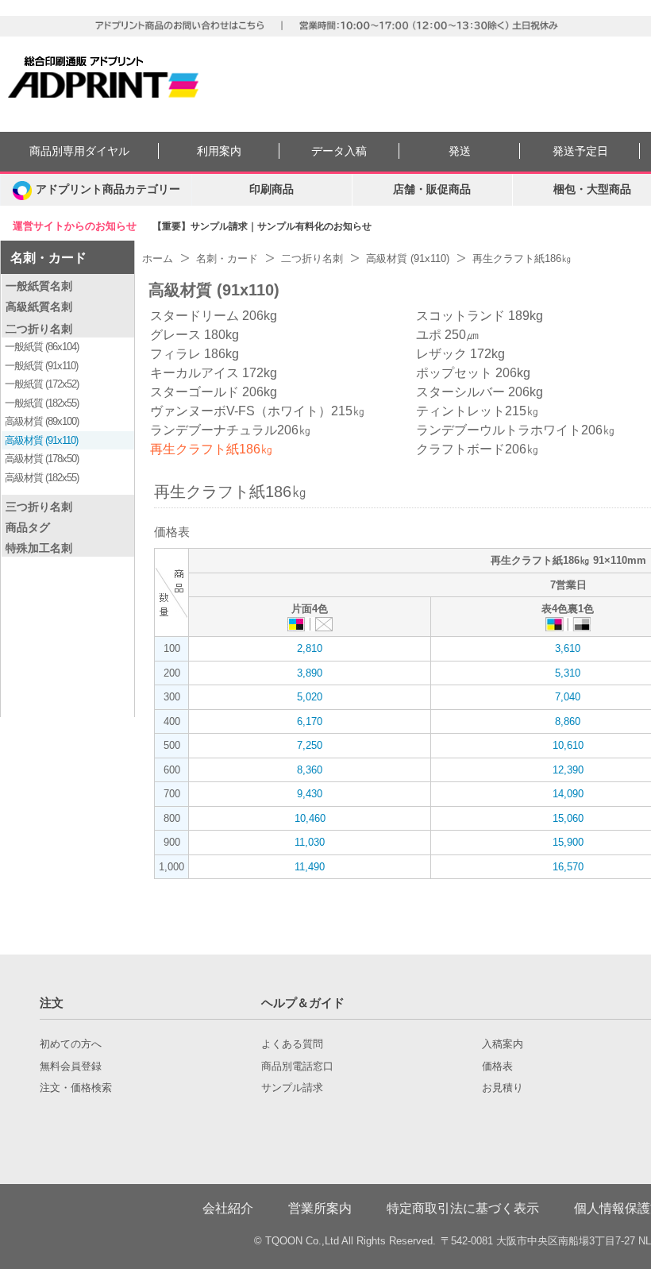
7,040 (567, 697)
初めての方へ (71, 1044)
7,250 (309, 745)
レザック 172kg (460, 354)
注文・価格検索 (76, 1088)
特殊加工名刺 (39, 548)
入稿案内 (502, 1044)
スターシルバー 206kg (479, 392)
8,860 (567, 721)
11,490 (310, 867)
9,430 (309, 794)
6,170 (309, 721)
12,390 (568, 770)
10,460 (310, 818)
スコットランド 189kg (479, 315)
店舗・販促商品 (432, 189)
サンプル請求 (292, 1088)
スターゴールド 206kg (213, 392)
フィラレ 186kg (194, 354)
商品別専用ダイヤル (79, 151)
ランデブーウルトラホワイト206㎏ (515, 430)
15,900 (568, 842)
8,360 (309, 770)
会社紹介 (227, 1208)
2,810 (309, 648)
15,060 (568, 818)
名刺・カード (48, 257)
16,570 (568, 867)
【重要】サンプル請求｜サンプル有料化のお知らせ (262, 226)
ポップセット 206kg (473, 373)
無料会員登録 (71, 1066)
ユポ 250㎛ (447, 334)
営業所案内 (320, 1208)
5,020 (309, 697)
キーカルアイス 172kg (213, 373)
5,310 (567, 673)
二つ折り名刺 (39, 328)
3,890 (309, 673)
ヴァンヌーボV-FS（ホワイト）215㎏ (257, 411)
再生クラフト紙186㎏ (211, 449)
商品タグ (28, 527)
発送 (460, 151)
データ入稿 (339, 151)
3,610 (567, 648)
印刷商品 (271, 189)
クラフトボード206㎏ (477, 449)
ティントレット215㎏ (477, 411)
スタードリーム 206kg (213, 315)
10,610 (568, 745)
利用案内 (219, 151)
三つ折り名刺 (39, 506)
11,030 (310, 842)
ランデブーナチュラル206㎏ (230, 430)
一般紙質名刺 (39, 286)
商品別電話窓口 (297, 1066)
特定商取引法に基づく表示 (463, 1208)
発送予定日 (580, 151)
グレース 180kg (194, 334)
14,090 (568, 794)
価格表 (497, 1066)
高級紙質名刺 (39, 306)
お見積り (502, 1088)
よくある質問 (292, 1044)
